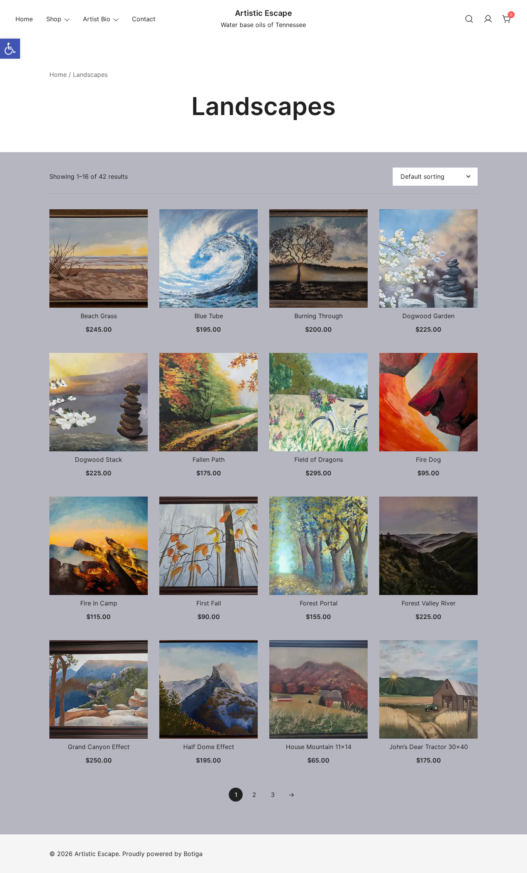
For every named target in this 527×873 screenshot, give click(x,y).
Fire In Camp (98, 603)
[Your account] (488, 19)
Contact (143, 19)
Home (24, 19)
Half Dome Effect (208, 747)
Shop (53, 19)
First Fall (208, 603)
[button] (10, 49)
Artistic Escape (263, 13)
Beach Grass (99, 316)
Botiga (193, 854)
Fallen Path (209, 459)
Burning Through (318, 316)
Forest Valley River (429, 603)
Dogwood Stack (98, 459)
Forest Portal (319, 603)
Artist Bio (96, 19)
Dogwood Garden (428, 316)
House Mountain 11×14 (318, 747)
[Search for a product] (469, 19)
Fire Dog (428, 459)
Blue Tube (208, 316)
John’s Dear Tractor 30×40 (428, 747)
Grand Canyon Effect (99, 747)
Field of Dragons (318, 459)
